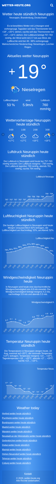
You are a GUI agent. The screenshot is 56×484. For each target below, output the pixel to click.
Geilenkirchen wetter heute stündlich (19, 440)
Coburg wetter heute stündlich (16, 463)
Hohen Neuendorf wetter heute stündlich (21, 454)
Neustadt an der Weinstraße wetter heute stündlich (26, 436)
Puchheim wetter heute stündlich (17, 418)
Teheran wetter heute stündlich (17, 458)
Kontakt (28, 474)
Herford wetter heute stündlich (16, 413)
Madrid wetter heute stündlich (16, 427)
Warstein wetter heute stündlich (17, 431)
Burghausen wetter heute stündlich (18, 422)
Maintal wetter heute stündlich (16, 449)
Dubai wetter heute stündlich (15, 445)
